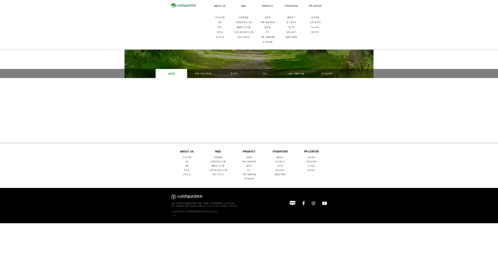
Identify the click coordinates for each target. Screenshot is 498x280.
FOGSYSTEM (291, 5)
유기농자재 (267, 41)
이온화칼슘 (243, 17)
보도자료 (315, 17)
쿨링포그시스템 (243, 27)
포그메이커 (291, 22)
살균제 (267, 17)
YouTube (315, 27)
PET (267, 32)
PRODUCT (267, 5)
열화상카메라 (291, 36)
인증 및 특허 (315, 22)
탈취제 (267, 27)
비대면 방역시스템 (244, 22)
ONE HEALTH (243, 36)
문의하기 (315, 32)
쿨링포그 (291, 17)
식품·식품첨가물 (267, 36)
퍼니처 (291, 27)
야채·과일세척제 (267, 22)
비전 (220, 22)
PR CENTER (315, 5)
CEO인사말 (220, 17)
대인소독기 (291, 32)
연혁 (220, 27)
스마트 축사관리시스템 (244, 32)
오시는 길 (220, 36)
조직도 (220, 32)
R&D (243, 5)
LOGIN (174, 215)
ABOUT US (219, 5)
